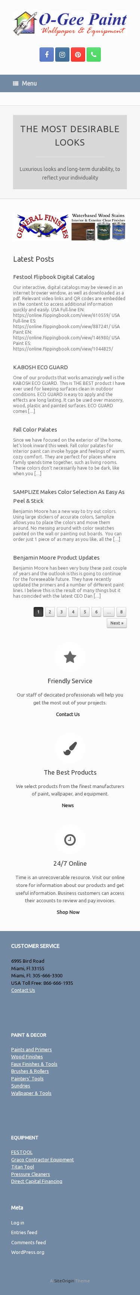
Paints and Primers (31, 1049)
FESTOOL (21, 1152)
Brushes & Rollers (30, 1071)
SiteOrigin (64, 1280)
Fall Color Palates (35, 429)
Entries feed (24, 1232)
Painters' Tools (27, 1078)
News (68, 805)
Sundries (20, 1085)
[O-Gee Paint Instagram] (62, 54)
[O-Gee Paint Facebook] (47, 54)
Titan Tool (22, 1166)
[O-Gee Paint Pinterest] (78, 54)
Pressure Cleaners (30, 1174)
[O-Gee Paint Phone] (94, 54)
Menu (29, 83)
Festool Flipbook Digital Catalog (53, 277)
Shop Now (69, 912)
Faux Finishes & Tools (34, 1064)
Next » (117, 623)
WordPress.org (27, 1252)
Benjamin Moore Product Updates (56, 557)
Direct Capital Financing (36, 1181)
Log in (17, 1222)
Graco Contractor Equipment (42, 1159)
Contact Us (68, 714)
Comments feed (28, 1242)
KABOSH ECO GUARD (40, 367)
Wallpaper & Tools (31, 1093)
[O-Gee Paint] (70, 23)
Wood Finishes (27, 1056)
